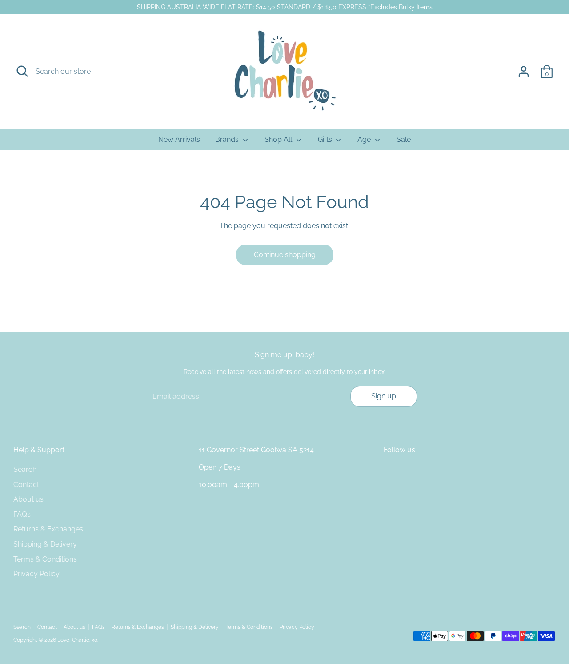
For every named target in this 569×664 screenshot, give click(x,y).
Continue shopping (285, 254)
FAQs (22, 514)
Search (24, 469)
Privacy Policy (36, 574)
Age (365, 139)
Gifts (326, 139)
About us (28, 499)
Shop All (279, 139)
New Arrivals (179, 139)
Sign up (383, 396)
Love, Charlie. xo (77, 640)
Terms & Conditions (45, 559)
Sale (404, 139)
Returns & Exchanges (48, 529)
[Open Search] (22, 71)
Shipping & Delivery (45, 544)
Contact (26, 484)
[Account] (524, 71)
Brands (227, 139)
